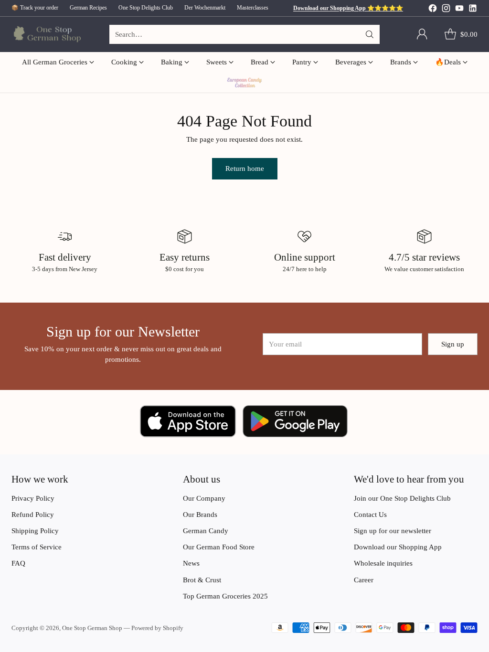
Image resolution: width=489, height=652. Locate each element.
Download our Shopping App (398, 547)
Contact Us (370, 514)
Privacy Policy (32, 498)
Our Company (204, 498)
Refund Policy (32, 514)
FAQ (18, 563)
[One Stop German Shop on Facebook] (432, 9)
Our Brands (200, 514)
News (191, 563)
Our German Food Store (219, 547)
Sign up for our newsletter (392, 531)
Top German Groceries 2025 (225, 596)
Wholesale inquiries (383, 563)
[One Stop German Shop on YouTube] (459, 9)
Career (363, 580)
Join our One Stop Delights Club (402, 498)
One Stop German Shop (92, 627)
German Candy (205, 531)
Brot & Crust (202, 580)
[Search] (369, 34)
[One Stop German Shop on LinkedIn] (473, 9)
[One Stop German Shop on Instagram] (446, 9)
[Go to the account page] (422, 34)
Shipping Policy (35, 531)
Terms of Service (36, 547)
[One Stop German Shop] (46, 34)
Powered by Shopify (157, 627)
